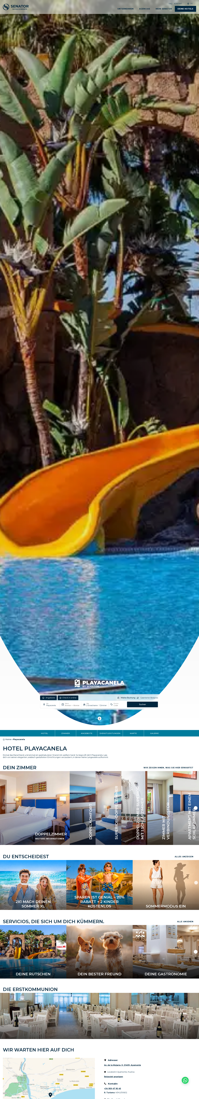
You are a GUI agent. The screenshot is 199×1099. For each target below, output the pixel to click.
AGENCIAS (144, 9)
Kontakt (178, 4)
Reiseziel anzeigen (113, 1077)
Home (8, 739)
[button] (3, 808)
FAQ (170, 4)
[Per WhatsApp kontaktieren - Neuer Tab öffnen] (185, 1080)
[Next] (196, 882)
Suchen (142, 704)
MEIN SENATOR (164, 9)
